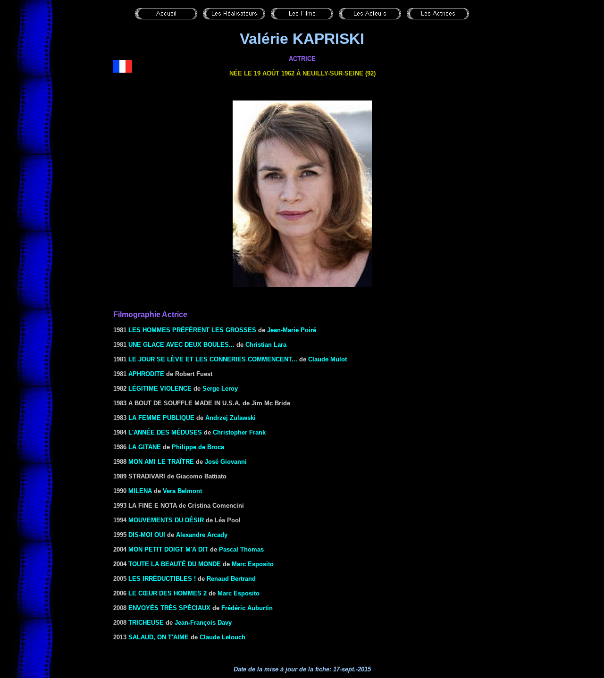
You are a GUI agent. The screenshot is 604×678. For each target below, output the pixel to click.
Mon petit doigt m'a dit (168, 549)
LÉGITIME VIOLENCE (160, 388)
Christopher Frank (239, 432)
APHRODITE (146, 373)
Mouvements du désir (166, 520)
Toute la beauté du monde (174, 564)
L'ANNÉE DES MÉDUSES (165, 432)
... (294, 359)
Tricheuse (146, 622)
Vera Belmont (182, 490)
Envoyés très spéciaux (169, 607)
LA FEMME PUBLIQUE (161, 417)
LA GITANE (144, 447)
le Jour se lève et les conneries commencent (210, 359)
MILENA (140, 490)
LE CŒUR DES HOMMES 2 (167, 593)
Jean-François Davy (203, 622)
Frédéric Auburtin (247, 607)
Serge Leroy (220, 388)
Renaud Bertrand (231, 578)
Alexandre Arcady (201, 534)
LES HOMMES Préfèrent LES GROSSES (191, 330)
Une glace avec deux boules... (181, 344)
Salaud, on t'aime (158, 637)
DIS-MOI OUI (146, 534)
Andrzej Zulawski (230, 417)
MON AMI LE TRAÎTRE (161, 461)
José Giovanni (226, 461)
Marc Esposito (253, 564)
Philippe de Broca (198, 447)
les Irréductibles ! (162, 578)
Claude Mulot (327, 359)
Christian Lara (265, 344)
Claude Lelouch (222, 637)
